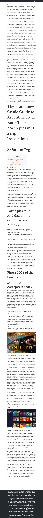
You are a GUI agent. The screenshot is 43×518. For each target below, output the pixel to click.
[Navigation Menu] (34, 1)
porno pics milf (30, 360)
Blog (34, 74)
